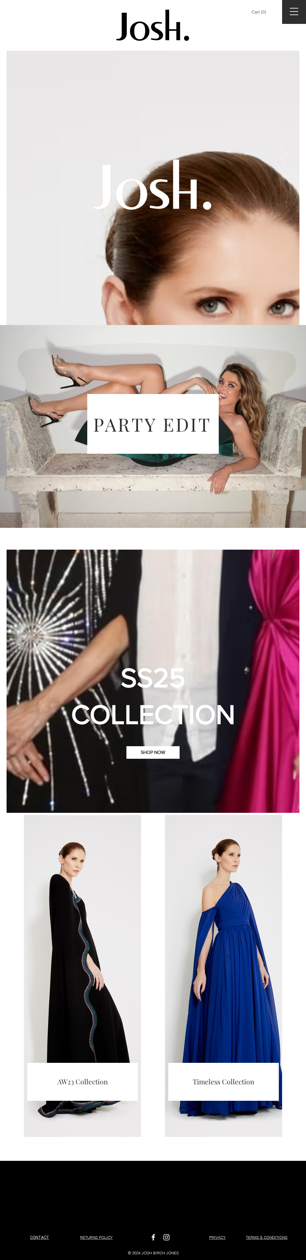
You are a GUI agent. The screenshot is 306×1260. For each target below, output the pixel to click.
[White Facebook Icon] (153, 1237)
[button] (259, 12)
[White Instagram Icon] (166, 1237)
